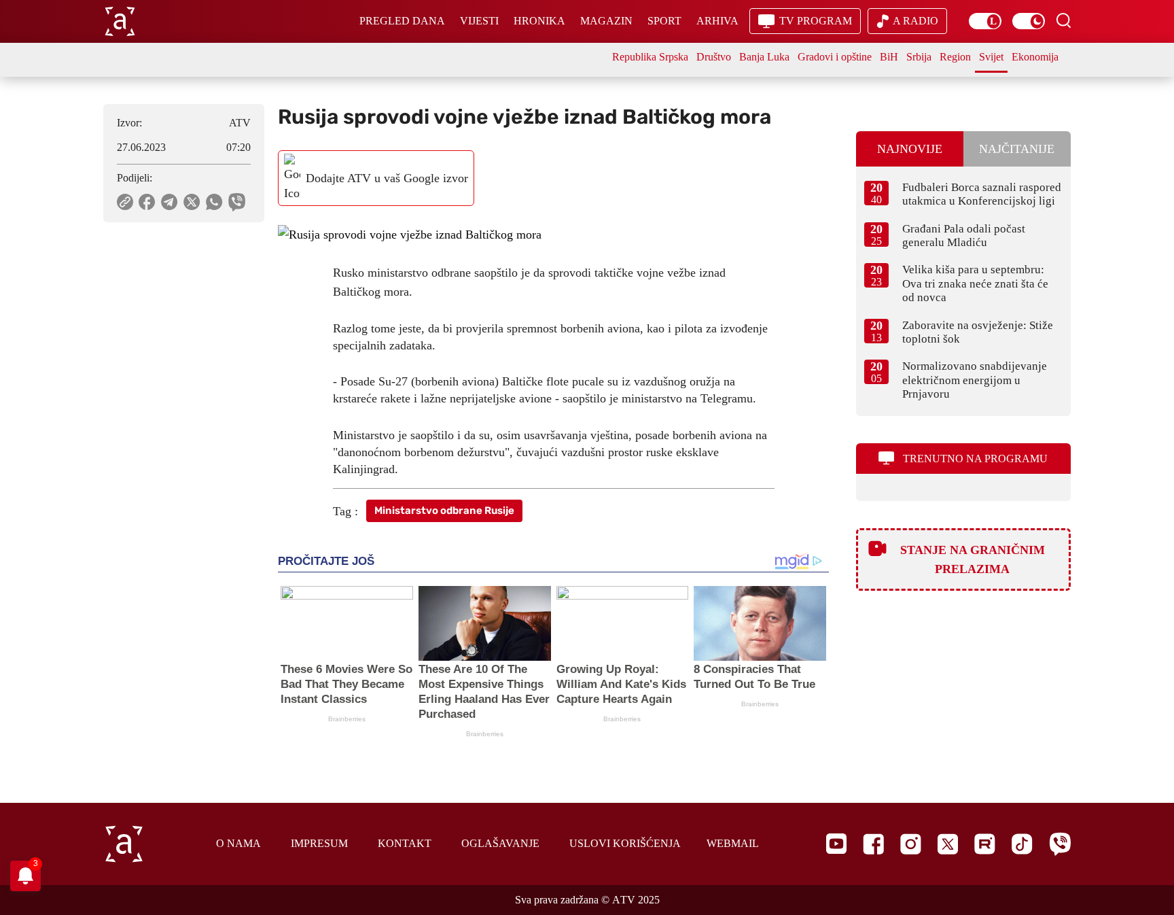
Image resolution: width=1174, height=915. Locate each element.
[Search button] (1063, 20)
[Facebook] (873, 843)
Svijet (991, 57)
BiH (889, 57)
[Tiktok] (1022, 843)
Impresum (319, 843)
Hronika (539, 21)
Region (955, 57)
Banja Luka (764, 57)
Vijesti (479, 21)
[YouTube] (836, 843)
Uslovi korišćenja (625, 843)
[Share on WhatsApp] (214, 202)
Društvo (713, 57)
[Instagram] (910, 843)
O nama (238, 843)
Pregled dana (402, 21)
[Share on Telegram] (169, 202)
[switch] (985, 21)
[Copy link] (125, 202)
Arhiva (717, 21)
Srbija (918, 57)
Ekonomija (1035, 57)
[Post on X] (191, 202)
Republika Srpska (650, 57)
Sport (664, 21)
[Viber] (1060, 844)
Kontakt (404, 843)
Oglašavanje (500, 843)
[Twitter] (948, 843)
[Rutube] (984, 843)
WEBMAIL (733, 843)
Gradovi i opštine (835, 57)
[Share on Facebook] (147, 202)
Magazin (606, 21)
